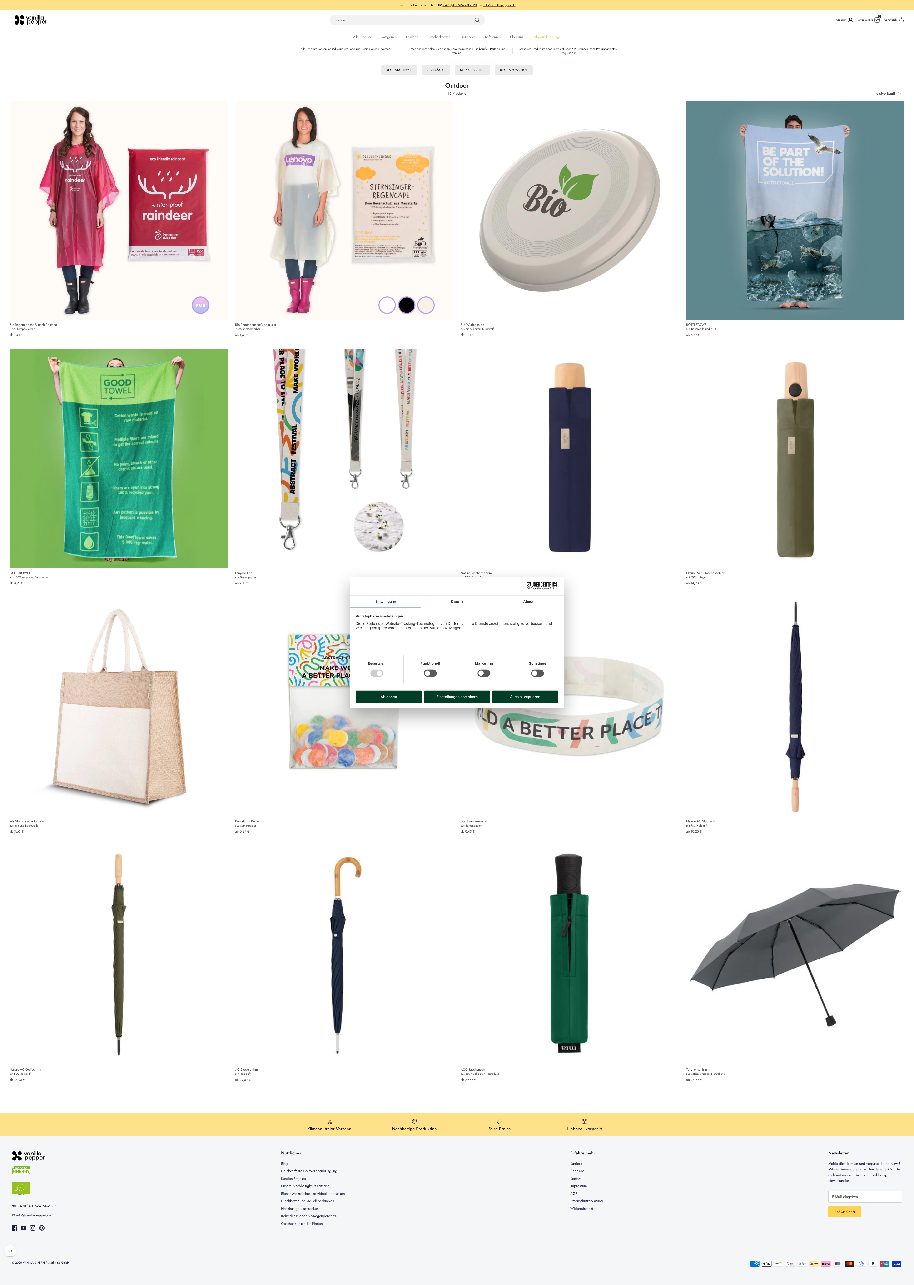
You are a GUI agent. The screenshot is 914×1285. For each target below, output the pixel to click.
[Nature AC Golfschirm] (119, 955)
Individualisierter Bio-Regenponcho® (309, 1216)
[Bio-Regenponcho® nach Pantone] (119, 210)
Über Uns (516, 37)
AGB (573, 1193)
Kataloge (412, 37)
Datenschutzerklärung (586, 1201)
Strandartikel (473, 70)
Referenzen (493, 37)
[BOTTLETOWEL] (795, 210)
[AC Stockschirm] (344, 955)
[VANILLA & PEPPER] (31, 20)
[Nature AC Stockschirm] (795, 707)
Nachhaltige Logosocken (300, 1208)
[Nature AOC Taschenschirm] (795, 458)
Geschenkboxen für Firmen (302, 1223)
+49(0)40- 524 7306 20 (37, 1206)
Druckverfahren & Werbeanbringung (309, 1171)
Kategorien (389, 37)
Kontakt (575, 1178)
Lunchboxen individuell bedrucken (307, 1201)
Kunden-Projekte (293, 1178)
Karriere (576, 1163)
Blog (284, 1163)
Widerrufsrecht (581, 1208)
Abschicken (845, 1212)
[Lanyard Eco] (344, 458)
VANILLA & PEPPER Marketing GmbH (46, 1262)
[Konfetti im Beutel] (344, 707)
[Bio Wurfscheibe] (570, 210)
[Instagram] (32, 1228)
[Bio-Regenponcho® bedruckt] (344, 210)
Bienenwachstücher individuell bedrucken (313, 1193)
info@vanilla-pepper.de (33, 1215)
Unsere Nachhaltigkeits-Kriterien (305, 1186)
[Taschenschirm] (795, 955)
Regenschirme (399, 70)
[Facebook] (14, 1228)
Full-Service (468, 37)
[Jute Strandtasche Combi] (119, 707)
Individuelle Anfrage (547, 37)
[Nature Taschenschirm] (570, 458)
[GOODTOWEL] (119, 458)
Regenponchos (513, 70)
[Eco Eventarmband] (570, 707)
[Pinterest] (42, 1228)
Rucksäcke (436, 70)
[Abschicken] (477, 20)
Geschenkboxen (439, 37)
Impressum (578, 1186)
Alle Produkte (362, 37)
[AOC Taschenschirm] (570, 955)
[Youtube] (23, 1228)
